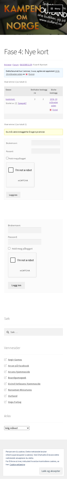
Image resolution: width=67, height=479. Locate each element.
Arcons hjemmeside (19, 371)
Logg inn (13, 195)
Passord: (10, 151)
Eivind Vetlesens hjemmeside (24, 383)
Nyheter (7, 64)
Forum (16, 64)
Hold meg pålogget (17, 158)
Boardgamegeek (17, 377)
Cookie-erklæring (17, 464)
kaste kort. (10, 99)
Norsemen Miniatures (20, 389)
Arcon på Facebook (18, 365)
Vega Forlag (14, 402)
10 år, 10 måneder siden (53, 102)
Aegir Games (15, 359)
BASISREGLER (26, 64)
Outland (12, 395)
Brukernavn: (12, 143)
